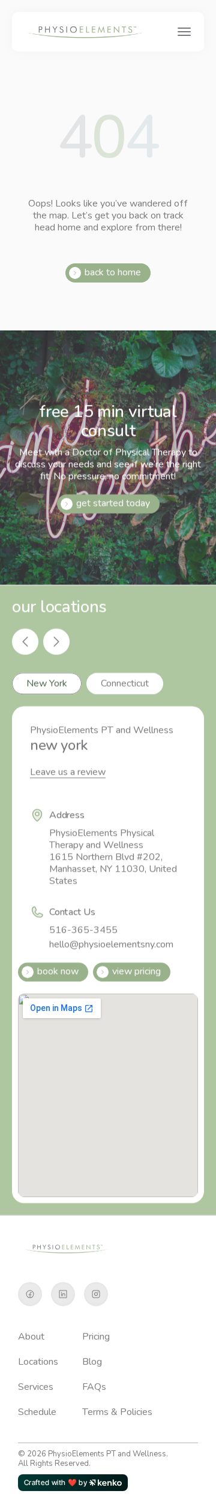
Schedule (37, 1412)
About (31, 1336)
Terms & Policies (117, 1412)
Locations (38, 1361)
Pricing (96, 1336)
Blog (92, 1361)
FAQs (94, 1386)
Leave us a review (68, 772)
